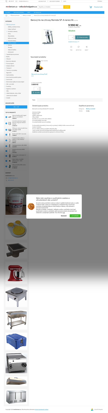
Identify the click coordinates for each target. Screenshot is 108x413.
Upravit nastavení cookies (41, 409)
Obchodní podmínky (55, 1)
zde (64, 212)
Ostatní (8, 98)
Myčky (8, 57)
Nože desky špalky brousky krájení (15, 82)
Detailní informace (73, 42)
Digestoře (8, 73)
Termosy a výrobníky (11, 70)
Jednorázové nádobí (11, 95)
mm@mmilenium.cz (13, 178)
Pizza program (10, 63)
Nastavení (64, 216)
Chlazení (8, 59)
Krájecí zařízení (12, 29)
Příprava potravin (10, 24)
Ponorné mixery (12, 41)
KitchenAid (10, 52)
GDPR (64, 1)
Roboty (10, 45)
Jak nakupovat (42, 1)
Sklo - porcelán (10, 84)
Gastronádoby (10, 75)
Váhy (7, 91)
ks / (16, 107)
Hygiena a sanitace (11, 89)
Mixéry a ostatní (12, 43)
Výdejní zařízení (10, 66)
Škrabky (10, 47)
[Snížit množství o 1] (74, 38)
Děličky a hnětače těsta (14, 27)
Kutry (9, 34)
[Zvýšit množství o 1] (74, 36)
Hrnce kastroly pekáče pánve (13, 77)
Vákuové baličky (12, 50)
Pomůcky (8, 86)
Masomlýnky (11, 36)
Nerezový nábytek (11, 61)
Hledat (67, 7)
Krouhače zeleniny (12, 31)
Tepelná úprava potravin (12, 54)
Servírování (9, 79)
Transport (8, 68)
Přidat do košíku (83, 37)
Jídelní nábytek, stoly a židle (13, 93)
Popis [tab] (33, 100)
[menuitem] (8, 12)
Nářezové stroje (12, 38)
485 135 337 (11, 180)
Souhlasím (75, 216)
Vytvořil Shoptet (98, 409)
